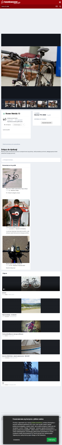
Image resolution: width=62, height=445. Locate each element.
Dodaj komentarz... (9, 160)
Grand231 (7, 316)
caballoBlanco (12, 228)
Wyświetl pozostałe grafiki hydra (15, 121)
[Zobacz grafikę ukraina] (31, 283)
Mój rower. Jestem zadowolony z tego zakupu (17, 188)
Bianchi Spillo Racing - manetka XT (14, 263)
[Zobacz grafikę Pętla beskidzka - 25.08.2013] (31, 305)
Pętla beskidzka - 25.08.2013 (9, 314)
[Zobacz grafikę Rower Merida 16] (21, 104)
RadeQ (6, 335)
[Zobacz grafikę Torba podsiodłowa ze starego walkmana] (31, 326)
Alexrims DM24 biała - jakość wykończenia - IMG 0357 (15, 356)
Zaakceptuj (51, 440)
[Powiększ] (31, 66)
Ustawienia (16, 440)
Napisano (15, 190)
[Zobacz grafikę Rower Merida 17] (10, 104)
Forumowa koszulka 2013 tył (12, 227)
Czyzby (6, 384)
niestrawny (7, 357)
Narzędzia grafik (53, 95)
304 (3, 383)
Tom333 (10, 265)
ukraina (4, 292)
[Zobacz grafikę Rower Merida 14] (42, 104)
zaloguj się (49, 151)
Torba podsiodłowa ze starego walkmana (12, 334)
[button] (3, 104)
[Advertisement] (31, 21)
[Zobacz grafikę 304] (31, 371)
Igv (9, 190)
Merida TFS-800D (40, 115)
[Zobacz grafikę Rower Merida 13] (53, 104)
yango (6, 294)
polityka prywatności (36, 422)
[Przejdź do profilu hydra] (4, 119)
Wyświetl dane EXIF (46, 122)
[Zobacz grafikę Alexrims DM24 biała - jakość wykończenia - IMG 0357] (31, 347)
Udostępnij (8, 124)
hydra (16, 118)
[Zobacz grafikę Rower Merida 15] (31, 104)
